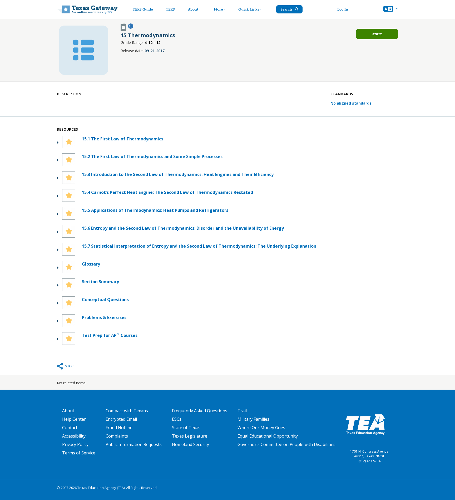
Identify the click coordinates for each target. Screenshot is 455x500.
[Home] (87, 9)
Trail (242, 411)
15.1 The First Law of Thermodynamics (122, 139)
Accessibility (74, 436)
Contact (69, 427)
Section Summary (100, 282)
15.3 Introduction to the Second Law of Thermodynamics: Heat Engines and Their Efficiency (178, 174)
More (218, 9)
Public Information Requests (134, 444)
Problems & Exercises (104, 317)
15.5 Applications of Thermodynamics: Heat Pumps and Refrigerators (155, 210)
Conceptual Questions (105, 299)
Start (377, 33)
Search (286, 9)
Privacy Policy (75, 444)
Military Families (253, 419)
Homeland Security (190, 444)
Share (69, 366)
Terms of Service (78, 453)
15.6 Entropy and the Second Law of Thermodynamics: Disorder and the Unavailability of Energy (183, 228)
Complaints (117, 436)
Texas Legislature (189, 436)
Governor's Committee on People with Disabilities (286, 444)
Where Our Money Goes (261, 427)
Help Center (74, 419)
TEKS (170, 9)
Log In (342, 9)
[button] (390, 9)
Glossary (91, 264)
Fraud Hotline (119, 427)
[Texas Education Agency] (365, 424)
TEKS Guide (143, 9)
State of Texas (186, 427)
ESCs (176, 419)
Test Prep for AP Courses (109, 335)
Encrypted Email (121, 419)
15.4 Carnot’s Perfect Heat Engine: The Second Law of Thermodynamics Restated (167, 192)
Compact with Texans (127, 411)
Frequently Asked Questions (199, 411)
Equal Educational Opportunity (268, 436)
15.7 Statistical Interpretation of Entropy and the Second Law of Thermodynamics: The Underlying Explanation (199, 246)
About (193, 9)
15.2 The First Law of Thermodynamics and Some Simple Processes (152, 156)
